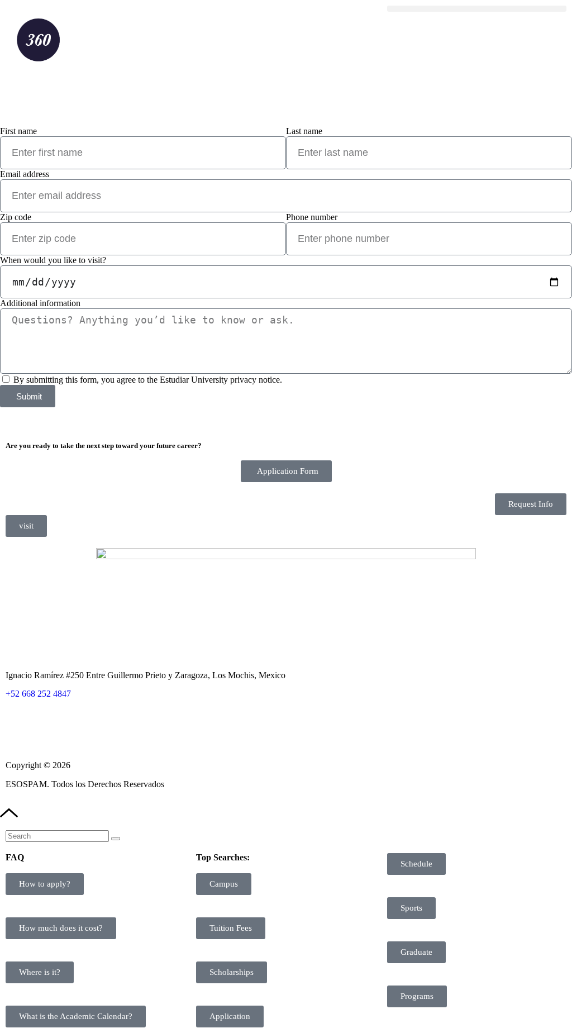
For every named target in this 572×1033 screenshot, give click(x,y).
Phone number (311, 217)
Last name (304, 131)
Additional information (40, 303)
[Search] (115, 838)
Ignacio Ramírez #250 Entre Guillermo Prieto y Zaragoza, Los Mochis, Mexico (145, 675)
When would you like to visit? (53, 260)
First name (18, 131)
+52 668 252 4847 (38, 693)
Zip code (15, 217)
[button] (476, 9)
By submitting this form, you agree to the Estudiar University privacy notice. (147, 379)
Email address (24, 174)
